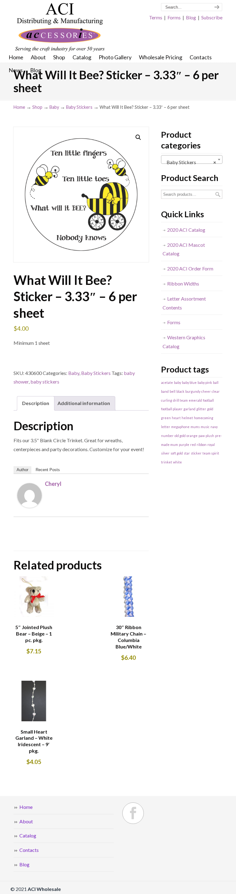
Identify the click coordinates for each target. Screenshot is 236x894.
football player (172, 409)
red (193, 445)
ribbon (201, 445)
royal (211, 445)
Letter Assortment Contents (184, 303)
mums (195, 427)
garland (189, 409)
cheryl (53, 483)
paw (202, 436)
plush (210, 436)
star (187, 453)
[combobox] (191, 159)
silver (165, 453)
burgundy (192, 391)
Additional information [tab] (83, 403)
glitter (201, 409)
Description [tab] (35, 403)
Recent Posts (48, 469)
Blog (191, 17)
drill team (180, 400)
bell (172, 391)
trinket (166, 462)
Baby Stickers (79, 107)
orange (192, 436)
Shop (37, 107)
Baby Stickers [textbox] (190, 162)
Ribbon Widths (183, 283)
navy (214, 427)
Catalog (27, 835)
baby (177, 382)
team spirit (211, 453)
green (166, 418)
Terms (155, 17)
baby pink (205, 382)
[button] (138, 137)
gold (210, 409)
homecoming (203, 418)
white (177, 462)
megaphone (180, 427)
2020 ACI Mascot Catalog (184, 249)
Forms (174, 17)
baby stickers (44, 381)
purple (184, 445)
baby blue (189, 382)
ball (215, 382)
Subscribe (211, 17)
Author (22, 469)
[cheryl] (29, 506)
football (208, 400)
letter (165, 427)
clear (216, 391)
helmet (187, 418)
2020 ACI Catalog (186, 230)
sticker (196, 453)
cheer (206, 391)
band (165, 391)
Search (218, 194)
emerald (195, 400)
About (26, 821)
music (205, 427)
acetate (167, 382)
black (180, 391)
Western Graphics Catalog (184, 341)
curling (166, 400)
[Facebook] (133, 813)
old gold (180, 436)
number (167, 436)
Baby (54, 107)
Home (19, 107)
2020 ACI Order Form (190, 268)
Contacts (29, 850)
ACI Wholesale (60, 27)
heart (176, 418)
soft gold (177, 453)
